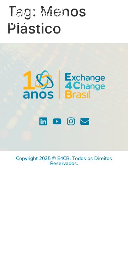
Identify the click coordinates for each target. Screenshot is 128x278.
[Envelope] (84, 121)
